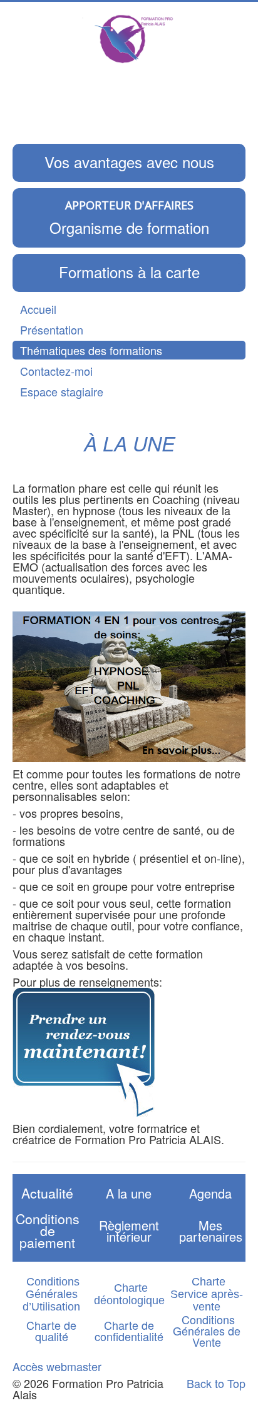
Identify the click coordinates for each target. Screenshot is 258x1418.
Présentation (51, 329)
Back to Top (216, 1383)
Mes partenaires (210, 1230)
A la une (129, 1193)
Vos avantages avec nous (129, 162)
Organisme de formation (129, 227)
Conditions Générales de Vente (206, 1330)
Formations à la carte (129, 272)
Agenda (210, 1193)
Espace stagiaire (61, 391)
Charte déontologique (129, 1294)
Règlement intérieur (129, 1230)
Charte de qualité (51, 1330)
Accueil (38, 309)
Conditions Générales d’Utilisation (51, 1294)
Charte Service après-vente (206, 1294)
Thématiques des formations (91, 350)
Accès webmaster (57, 1366)
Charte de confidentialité (129, 1330)
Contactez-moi (56, 371)
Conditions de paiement (48, 1230)
